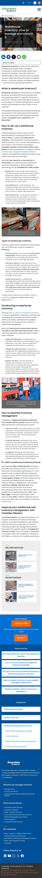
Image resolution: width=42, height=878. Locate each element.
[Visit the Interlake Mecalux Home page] (3, 16)
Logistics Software (11, 717)
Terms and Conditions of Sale (26, 872)
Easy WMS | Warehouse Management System (20, 838)
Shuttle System (9, 819)
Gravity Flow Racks (11, 791)
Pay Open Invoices (9, 874)
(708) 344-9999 (21, 623)
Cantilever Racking (11, 810)
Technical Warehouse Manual (14, 836)
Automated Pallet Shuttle (13, 822)
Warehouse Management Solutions (18, 726)
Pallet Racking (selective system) (15, 817)
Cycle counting (11, 253)
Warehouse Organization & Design (18, 731)
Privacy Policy (28, 870)
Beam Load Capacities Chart (14, 840)
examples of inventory (26, 469)
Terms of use (7, 870)
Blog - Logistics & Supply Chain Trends (17, 833)
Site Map (17, 870)
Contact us (21, 638)
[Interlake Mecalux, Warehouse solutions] (9, 11)
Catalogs (7, 843)
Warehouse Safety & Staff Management (20, 741)
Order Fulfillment (11, 736)
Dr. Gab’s (35, 471)
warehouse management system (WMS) (18, 152)
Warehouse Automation (13, 709)
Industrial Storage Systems (15, 746)
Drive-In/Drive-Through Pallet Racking (17, 814)
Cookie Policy (7, 872)
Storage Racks (9, 789)
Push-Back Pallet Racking (13, 807)
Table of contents (8, 63)
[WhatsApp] (19, 58)
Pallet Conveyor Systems (13, 812)
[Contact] (39, 2)
